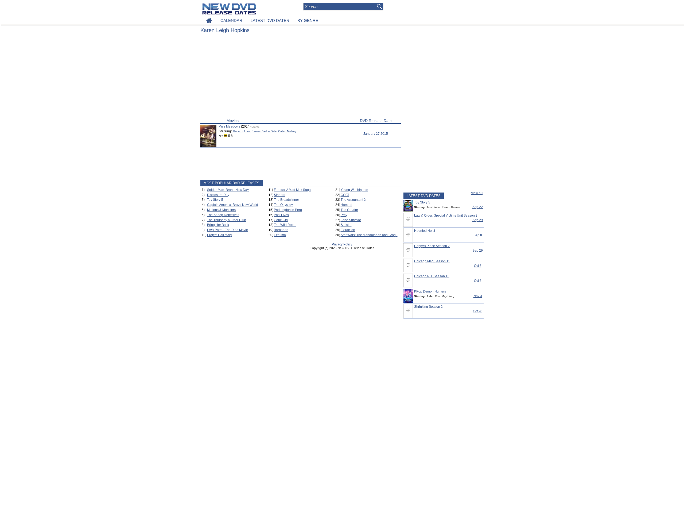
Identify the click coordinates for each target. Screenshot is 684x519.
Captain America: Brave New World (232, 205)
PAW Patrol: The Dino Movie (227, 230)
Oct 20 (477, 311)
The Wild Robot (285, 225)
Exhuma (280, 235)
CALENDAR (231, 20)
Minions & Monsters (221, 210)
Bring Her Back (218, 225)
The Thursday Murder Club (226, 220)
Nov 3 (477, 296)
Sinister (346, 225)
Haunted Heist (424, 231)
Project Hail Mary (219, 235)
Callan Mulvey (287, 131)
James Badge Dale (264, 131)
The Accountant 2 (353, 200)
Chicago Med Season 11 (432, 261)
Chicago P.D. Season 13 (431, 276)
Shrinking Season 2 (428, 307)
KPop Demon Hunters (430, 291)
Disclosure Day (218, 195)
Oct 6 (477, 266)
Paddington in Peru (288, 210)
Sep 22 (477, 207)
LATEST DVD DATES (270, 20)
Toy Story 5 (215, 200)
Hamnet (346, 205)
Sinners (279, 195)
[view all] (477, 193)
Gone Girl (281, 220)
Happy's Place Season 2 (432, 246)
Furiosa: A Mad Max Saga (292, 190)
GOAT (345, 195)
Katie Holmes (241, 131)
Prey (344, 215)
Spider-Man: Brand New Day (228, 190)
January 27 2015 (375, 134)
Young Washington (354, 190)
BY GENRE (307, 20)
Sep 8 (477, 235)
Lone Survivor (351, 220)
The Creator (349, 210)
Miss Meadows (229, 126)
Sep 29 (477, 220)
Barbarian (281, 230)
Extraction (348, 230)
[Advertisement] (300, 77)
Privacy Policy (342, 244)
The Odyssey (283, 205)
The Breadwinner (286, 200)
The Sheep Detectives (223, 215)
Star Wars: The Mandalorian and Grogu (369, 235)
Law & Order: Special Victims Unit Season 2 (445, 215)
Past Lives (281, 215)
